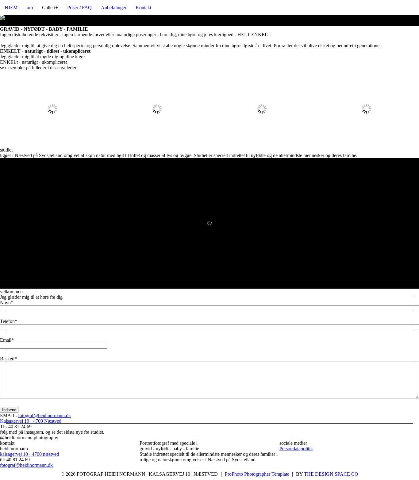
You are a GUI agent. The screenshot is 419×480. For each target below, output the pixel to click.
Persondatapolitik (296, 448)
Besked (7, 358)
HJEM (11, 7)
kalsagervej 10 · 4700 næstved (29, 454)
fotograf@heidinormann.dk (44, 415)
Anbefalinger (113, 7)
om (30, 7)
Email (5, 340)
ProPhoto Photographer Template (257, 474)
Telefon (7, 321)
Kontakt (143, 7)
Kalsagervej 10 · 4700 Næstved (30, 421)
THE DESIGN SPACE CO (331, 474)
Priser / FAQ (79, 7)
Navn (5, 302)
